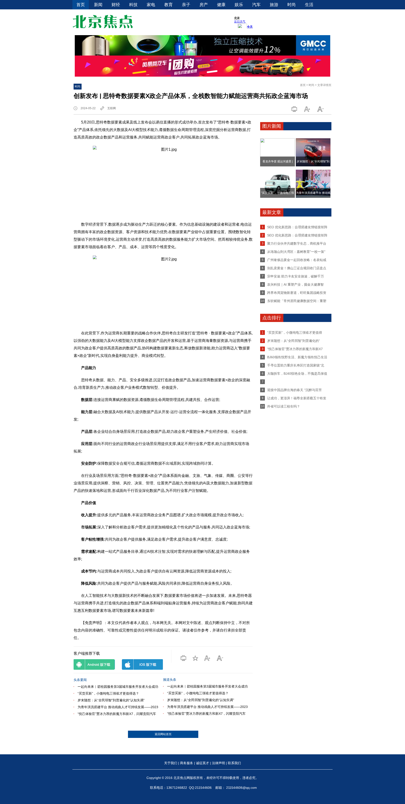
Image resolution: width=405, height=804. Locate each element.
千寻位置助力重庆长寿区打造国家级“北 (295, 365)
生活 (309, 4)
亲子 (186, 4)
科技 (133, 4)
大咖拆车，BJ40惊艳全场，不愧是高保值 (297, 373)
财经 (116, 4)
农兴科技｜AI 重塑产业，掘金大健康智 (295, 284)
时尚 (291, 4)
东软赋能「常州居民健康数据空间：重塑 (296, 301)
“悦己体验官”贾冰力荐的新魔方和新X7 (295, 349)
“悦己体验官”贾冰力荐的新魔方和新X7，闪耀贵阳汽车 (117, 713)
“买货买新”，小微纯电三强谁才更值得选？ (108, 693)
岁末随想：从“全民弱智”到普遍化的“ (293, 341)
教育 (168, 4)
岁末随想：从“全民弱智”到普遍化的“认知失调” (111, 700)
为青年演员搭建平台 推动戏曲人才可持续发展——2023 (118, 707)
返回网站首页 (163, 734)
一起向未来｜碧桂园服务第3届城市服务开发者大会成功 (118, 686)
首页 (80, 4)
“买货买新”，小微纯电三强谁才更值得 (294, 332)
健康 (221, 4)
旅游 (274, 4)
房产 (203, 4)
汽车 (256, 4)
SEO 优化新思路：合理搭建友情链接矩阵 (297, 227)
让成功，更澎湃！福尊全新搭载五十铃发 (296, 398)
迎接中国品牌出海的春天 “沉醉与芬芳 (294, 390)
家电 (151, 4)
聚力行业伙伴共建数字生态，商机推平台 (296, 243)
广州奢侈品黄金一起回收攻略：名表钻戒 (296, 260)
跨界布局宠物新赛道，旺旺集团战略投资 (296, 293)
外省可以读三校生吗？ (283, 406)
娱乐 (239, 4)
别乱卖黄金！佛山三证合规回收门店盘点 (296, 268)
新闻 (98, 4)
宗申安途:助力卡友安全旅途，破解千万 (295, 276)
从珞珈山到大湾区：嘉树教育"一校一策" (296, 252)
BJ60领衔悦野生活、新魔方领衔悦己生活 (297, 357)
